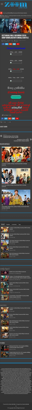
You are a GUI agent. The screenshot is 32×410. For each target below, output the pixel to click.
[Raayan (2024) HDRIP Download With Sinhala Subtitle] (5, 291)
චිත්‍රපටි (6, 15)
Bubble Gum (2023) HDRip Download (17, 271)
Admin (4, 40)
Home (2, 15)
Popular (8, 224)
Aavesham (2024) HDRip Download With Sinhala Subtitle (21, 140)
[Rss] (16, 406)
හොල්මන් (23, 40)
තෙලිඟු (20, 40)
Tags (19, 224)
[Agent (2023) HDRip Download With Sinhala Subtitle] (5, 285)
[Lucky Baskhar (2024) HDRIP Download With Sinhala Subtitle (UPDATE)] (5, 297)
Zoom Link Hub (12, 404)
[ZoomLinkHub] (16, 5)
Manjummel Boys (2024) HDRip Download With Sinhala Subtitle (10, 136)
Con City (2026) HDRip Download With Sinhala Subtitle (15, 13)
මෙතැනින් (17, 107)
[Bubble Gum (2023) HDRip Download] (5, 273)
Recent (2, 224)
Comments (14, 224)
